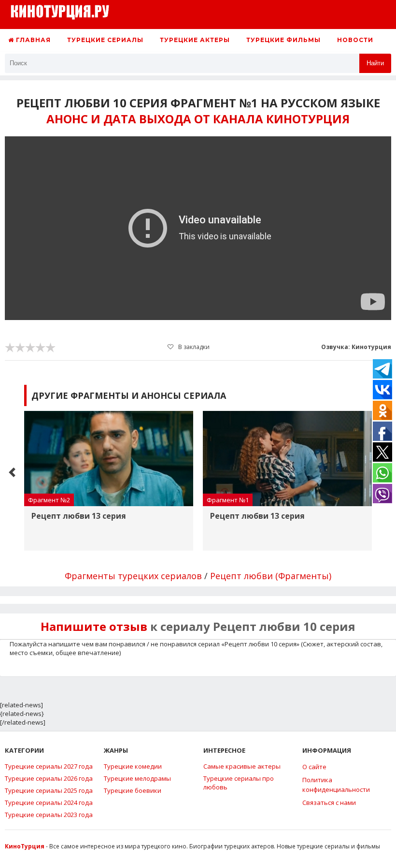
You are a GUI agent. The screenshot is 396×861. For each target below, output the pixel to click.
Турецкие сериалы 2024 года (49, 802)
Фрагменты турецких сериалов (133, 576)
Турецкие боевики (132, 790)
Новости (355, 40)
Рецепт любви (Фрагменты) (270, 576)
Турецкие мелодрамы (137, 778)
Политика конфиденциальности (336, 784)
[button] (12, 472)
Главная (32, 40)
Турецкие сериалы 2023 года (49, 814)
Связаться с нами (329, 802)
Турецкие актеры (195, 40)
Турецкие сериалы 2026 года (49, 778)
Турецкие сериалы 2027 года (49, 766)
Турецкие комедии (133, 766)
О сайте (314, 766)
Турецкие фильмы (283, 40)
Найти (375, 63)
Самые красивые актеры (242, 766)
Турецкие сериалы (105, 40)
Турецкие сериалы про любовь (238, 782)
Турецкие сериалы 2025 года (49, 790)
